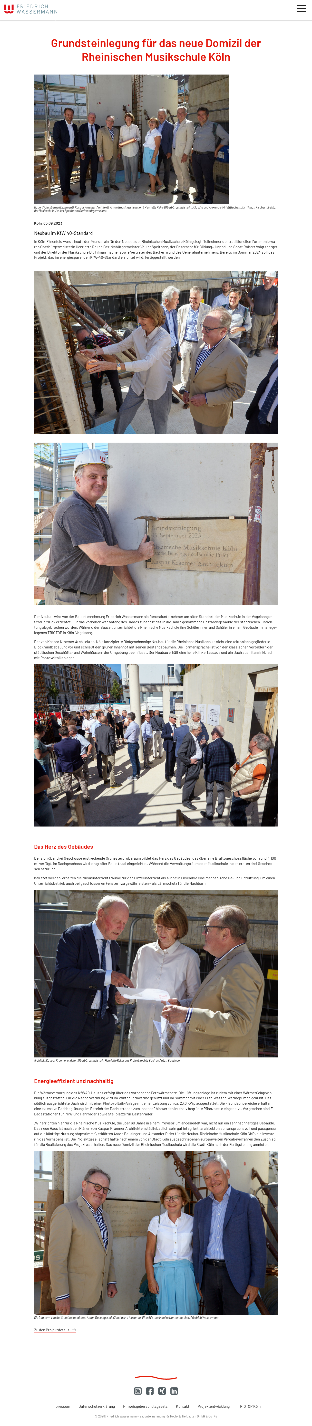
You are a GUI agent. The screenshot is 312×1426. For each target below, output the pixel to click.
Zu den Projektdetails (51, 1329)
